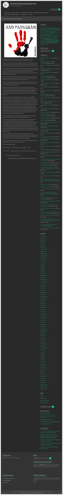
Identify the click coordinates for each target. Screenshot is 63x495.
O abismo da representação (46, 97)
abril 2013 (42, 373)
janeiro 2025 (43, 277)
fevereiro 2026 (43, 249)
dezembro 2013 (43, 365)
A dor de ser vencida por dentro (47, 90)
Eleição (46, 32)
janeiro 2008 (43, 382)
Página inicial (7, 12)
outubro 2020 (43, 328)
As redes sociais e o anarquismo (47, 146)
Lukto (52, 35)
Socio (41, 42)
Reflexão (54, 39)
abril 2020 (42, 339)
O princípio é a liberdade (45, 149)
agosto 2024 (43, 285)
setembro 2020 (43, 331)
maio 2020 (42, 337)
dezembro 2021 (43, 313)
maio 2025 (42, 268)
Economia (42, 32)
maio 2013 (42, 371)
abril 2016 (42, 356)
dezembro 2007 (43, 384)
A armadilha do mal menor (45, 105)
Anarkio (50, 28)
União (42, 44)
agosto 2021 (43, 318)
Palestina (52, 38)
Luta (54, 35)
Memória (57, 35)
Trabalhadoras (49, 42)
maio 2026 (42, 243)
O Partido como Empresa (45, 58)
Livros (50, 35)
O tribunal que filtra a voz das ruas (47, 188)
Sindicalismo (43, 41)
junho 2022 (42, 311)
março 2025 (42, 273)
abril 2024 (42, 288)
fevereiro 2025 (43, 275)
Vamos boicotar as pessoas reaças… (12, 155)
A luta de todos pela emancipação (47, 142)
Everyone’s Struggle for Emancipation (48, 138)
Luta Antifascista (28, 150)
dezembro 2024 (43, 279)
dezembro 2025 (43, 253)
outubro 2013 (43, 367)
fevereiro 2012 (43, 376)
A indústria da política (45, 112)
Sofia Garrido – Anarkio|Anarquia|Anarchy (49, 439)
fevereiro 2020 (43, 343)
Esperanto (52, 32)
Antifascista (7, 147)
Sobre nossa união (24, 14)
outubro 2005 (43, 388)
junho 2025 (42, 266)
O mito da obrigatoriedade (46, 86)
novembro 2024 (43, 281)
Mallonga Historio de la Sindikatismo (48, 125)
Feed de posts (43, 398)
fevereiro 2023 (43, 307)
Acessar (42, 396)
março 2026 (42, 247)
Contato (31, 14)
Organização (23, 147)
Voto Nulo (45, 44)
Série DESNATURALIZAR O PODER (40, 12)
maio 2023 (42, 305)
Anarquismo (43, 30)
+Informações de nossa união (8, 478)
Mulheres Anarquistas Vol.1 (46, 441)
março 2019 (42, 354)
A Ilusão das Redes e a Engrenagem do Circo (49, 129)
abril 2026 (42, 245)
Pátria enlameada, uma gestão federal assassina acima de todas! (23, 158)
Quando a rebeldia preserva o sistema (48, 151)
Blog (27, 492)
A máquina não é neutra (45, 118)
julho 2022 (42, 309)
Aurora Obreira (49, 29)
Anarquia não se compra (45, 186)
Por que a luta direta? (44, 164)
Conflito (47, 31)
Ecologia (55, 31)
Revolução (57, 39)
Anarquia (56, 28)
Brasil (44, 31)
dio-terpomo (7, 150)
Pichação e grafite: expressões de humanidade (50, 68)
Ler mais (35, 482)
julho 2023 (42, 300)
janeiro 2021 (43, 326)
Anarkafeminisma (44, 28)
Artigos (22, 150)
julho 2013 (42, 369)
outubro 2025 (43, 258)
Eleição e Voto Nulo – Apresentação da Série (49, 122)
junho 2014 (42, 363)
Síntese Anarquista (15, 12)
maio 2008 (42, 380)
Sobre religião (43, 120)
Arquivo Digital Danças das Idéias (11, 14)
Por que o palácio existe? (45, 136)
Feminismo (46, 34)
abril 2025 (42, 270)
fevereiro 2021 (43, 324)
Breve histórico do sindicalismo (47, 133)
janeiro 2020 (43, 346)
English (48, 32)
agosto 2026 (43, 236)
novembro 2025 (43, 255)
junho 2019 (42, 350)
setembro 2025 (43, 260)
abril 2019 (42, 352)
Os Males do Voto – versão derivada (48, 83)
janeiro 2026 (43, 251)
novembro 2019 (43, 348)
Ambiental (44, 27)
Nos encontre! (5, 482)
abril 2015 (42, 358)
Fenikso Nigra (51, 34)
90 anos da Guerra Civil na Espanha (47, 208)
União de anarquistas (39, 475)
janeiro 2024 (43, 294)
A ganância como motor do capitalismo (48, 215)
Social (29, 147)
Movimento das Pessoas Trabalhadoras (46, 37)
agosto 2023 (43, 298)
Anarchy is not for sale (45, 184)
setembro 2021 (43, 316)
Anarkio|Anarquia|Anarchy (23, 3)
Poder (41, 39)
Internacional (44, 35)
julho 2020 (42, 333)
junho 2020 (42, 335)
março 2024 (42, 290)
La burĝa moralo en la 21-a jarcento (47, 172)
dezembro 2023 (43, 296)
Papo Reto (56, 38)
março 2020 (42, 341)
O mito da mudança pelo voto (46, 65)
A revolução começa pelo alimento (47, 155)
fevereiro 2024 (43, 292)
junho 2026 (42, 240)
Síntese (44, 42)
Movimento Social (16, 147)
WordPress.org (43, 402)
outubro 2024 (43, 283)
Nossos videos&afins (7, 480)
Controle (51, 31)
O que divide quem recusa (45, 72)
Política (43, 39)
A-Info (41, 27)
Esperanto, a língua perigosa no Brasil (48, 437)
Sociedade (33, 150)
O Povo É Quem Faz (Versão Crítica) (48, 108)
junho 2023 (42, 303)
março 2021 (42, 322)
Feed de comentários (44, 400)
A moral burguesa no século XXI (47, 175)
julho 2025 (42, 264)
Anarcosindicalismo (49, 27)
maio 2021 (42, 320)
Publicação (49, 39)
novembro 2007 (43, 386)
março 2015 (42, 361)
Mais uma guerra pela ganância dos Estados (49, 201)
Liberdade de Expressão (45, 162)
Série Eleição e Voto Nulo (26, 12)
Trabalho (55, 42)
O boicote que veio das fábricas (47, 79)
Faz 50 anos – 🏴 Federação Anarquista (48, 431)
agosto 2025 (43, 262)
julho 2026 (42, 238)
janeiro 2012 (43, 378)
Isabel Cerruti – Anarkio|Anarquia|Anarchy (49, 443)
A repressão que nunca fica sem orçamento (49, 227)
